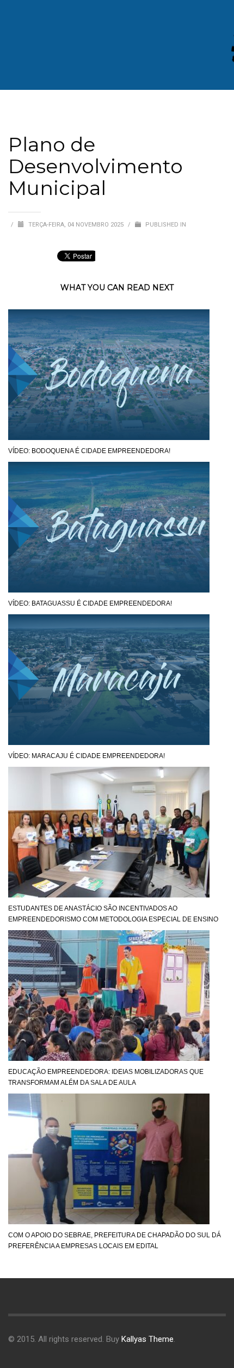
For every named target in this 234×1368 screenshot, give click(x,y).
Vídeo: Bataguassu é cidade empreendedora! (90, 603)
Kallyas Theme (147, 1339)
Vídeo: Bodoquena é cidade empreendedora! (89, 451)
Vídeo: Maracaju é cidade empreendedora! (86, 756)
